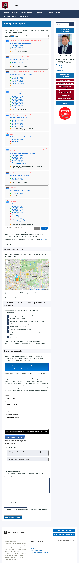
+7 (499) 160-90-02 (17, 212)
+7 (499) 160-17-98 (17, 208)
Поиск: (28, 36)
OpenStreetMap (39, 289)
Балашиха (34, 546)
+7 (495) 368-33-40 (17, 102)
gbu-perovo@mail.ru (17, 81)
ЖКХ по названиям (27, 12)
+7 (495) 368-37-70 (17, 47)
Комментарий (8, 477)
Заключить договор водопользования (65, 91)
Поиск (71, 24)
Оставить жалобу (10, 16)
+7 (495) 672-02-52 (17, 78)
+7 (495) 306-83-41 (17, 206)
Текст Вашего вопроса (11, 414)
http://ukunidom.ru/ (17, 221)
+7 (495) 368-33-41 (17, 211)
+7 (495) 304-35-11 (17, 98)
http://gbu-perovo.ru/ (17, 49)
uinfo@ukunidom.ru (17, 218)
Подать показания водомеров (65, 87)
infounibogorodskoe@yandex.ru (21, 220)
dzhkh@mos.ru (62, 67)
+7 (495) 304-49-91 (17, 99)
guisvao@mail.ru (16, 214)
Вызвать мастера (65, 95)
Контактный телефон (11, 408)
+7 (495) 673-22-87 (17, 178)
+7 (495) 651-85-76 (17, 121)
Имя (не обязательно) (10, 495)
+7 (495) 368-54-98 (17, 120)
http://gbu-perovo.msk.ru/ (19, 83)
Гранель (50, 12)
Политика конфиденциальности (64, 534)
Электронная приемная (65, 98)
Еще (43, 228)
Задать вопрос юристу (14, 437)
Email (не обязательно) (10, 502)
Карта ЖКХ (40, 12)
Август (58, 12)
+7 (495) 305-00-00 (17, 193)
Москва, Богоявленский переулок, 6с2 (63, 69)
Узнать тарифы (65, 80)
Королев (33, 548)
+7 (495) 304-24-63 (17, 160)
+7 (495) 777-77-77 (62, 65)
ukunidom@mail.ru (17, 215)
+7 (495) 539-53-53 (17, 46)
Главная (6, 12)
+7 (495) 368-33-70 (17, 209)
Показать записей (12, 36)
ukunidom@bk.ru (17, 141)
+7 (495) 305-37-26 (17, 101)
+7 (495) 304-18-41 (17, 157)
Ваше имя (8, 395)
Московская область (37, 550)
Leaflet (32, 289)
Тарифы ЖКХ (23, 16)
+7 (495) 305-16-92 (17, 123)
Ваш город (8, 401)
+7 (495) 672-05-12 (17, 104)
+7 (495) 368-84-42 (17, 124)
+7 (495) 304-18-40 (17, 80)
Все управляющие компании (40, 552)
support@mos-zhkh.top (64, 530)
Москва (14, 12)
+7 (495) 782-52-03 (17, 179)
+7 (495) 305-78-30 (17, 126)
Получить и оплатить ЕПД (65, 83)
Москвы (43, 239)
